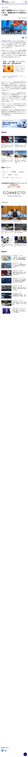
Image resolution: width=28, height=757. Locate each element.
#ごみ (3, 174)
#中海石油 (21, 172)
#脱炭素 (10, 174)
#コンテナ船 (5, 177)
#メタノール (5, 172)
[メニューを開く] (26, 2)
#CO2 (16, 174)
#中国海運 (13, 172)
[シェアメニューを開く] (25, 754)
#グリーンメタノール (16, 177)
